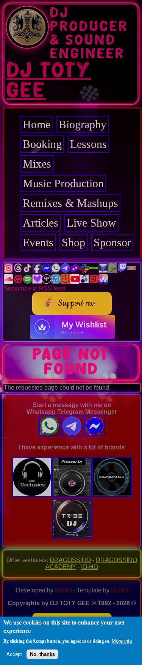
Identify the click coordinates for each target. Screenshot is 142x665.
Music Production (63, 183)
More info (122, 641)
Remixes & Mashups (70, 203)
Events (38, 242)
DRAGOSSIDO (70, 560)
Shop (73, 242)
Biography (82, 124)
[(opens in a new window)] (8, 270)
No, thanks (42, 654)
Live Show (91, 222)
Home (36, 124)
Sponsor (112, 242)
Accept (14, 654)
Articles (40, 222)
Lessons (88, 144)
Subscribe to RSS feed (34, 288)
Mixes (37, 163)
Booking (42, 144)
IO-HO (89, 567)
